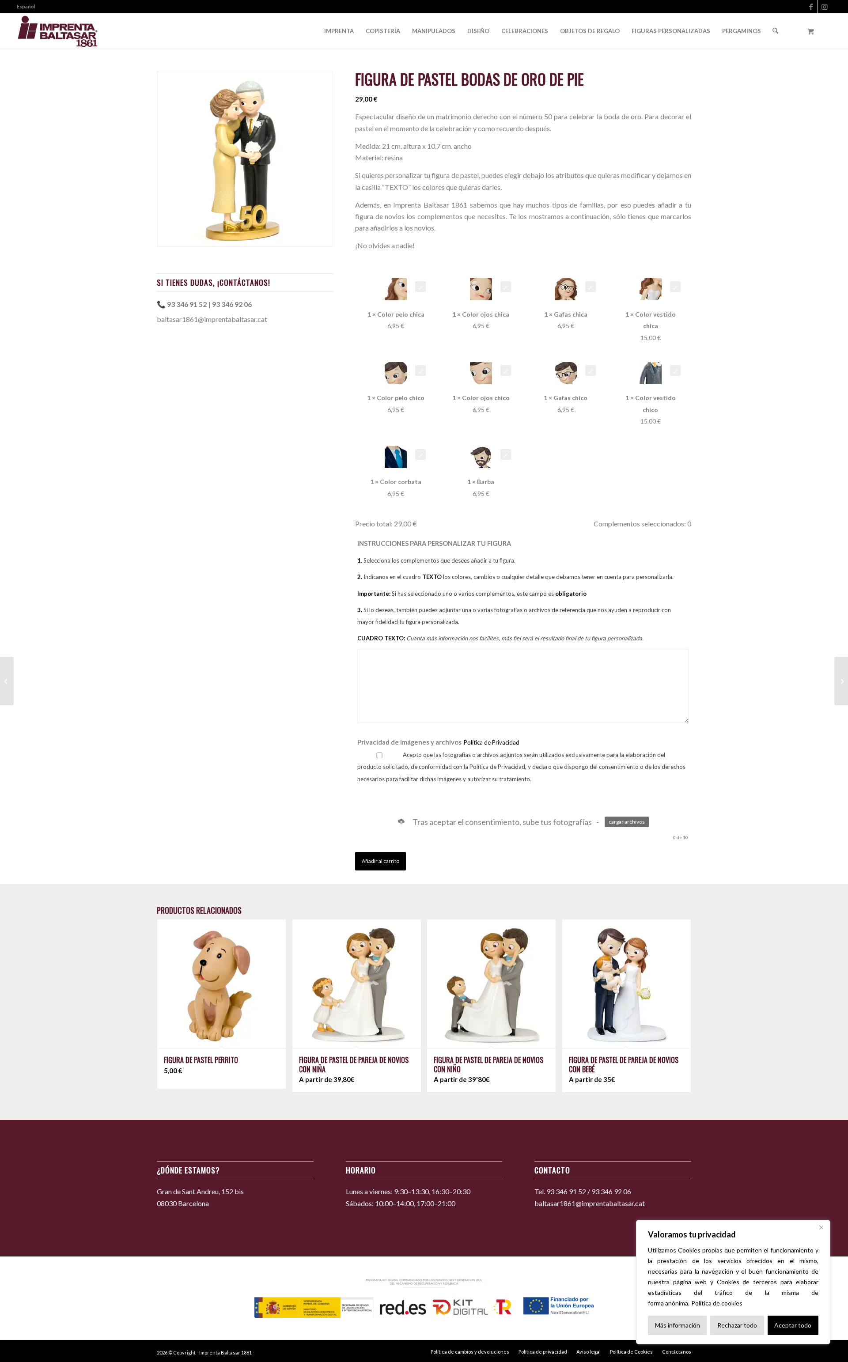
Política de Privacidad (491, 742)
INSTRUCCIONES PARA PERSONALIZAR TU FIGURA (515, 590)
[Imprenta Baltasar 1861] (57, 31)
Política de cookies (716, 1303)
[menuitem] (26, 6)
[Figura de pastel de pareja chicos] (7, 681)
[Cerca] (821, 1227)
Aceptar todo (792, 1325)
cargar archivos (627, 821)
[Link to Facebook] (811, 6)
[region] (733, 1282)
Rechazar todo (737, 1325)
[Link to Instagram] (824, 6)
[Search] (775, 31)
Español (26, 6)
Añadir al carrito (380, 861)
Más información (677, 1325)
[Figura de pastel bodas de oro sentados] (841, 681)
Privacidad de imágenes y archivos (438, 742)
